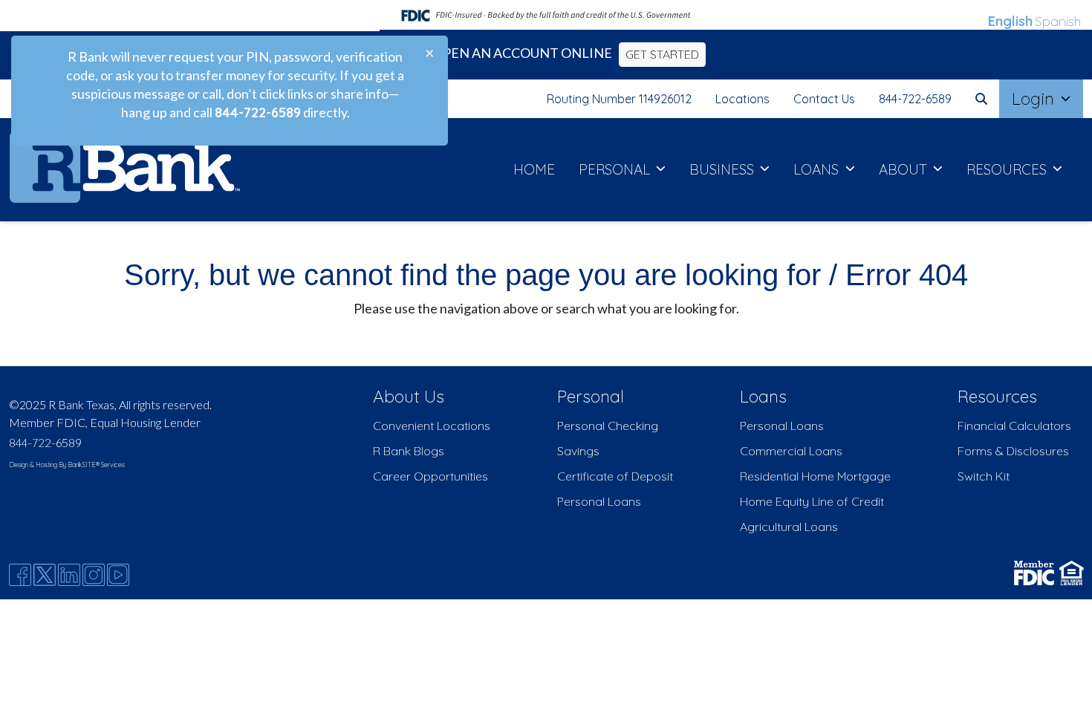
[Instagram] (93, 575)
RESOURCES (1008, 169)
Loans (763, 396)
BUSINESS (723, 169)
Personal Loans (599, 501)
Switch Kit (984, 476)
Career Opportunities (430, 476)
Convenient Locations (431, 425)
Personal (590, 396)
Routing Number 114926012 (619, 98)
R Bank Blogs (408, 450)
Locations (742, 98)
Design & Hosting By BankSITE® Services (67, 464)
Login (1035, 98)
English (1010, 21)
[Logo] (124, 169)
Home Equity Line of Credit (812, 501)
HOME (534, 169)
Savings (578, 450)
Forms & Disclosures (1013, 450)
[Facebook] (20, 575)
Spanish (1058, 21)
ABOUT (905, 169)
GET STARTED (662, 54)
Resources (997, 396)
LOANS (817, 169)
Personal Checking (607, 425)
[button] (981, 99)
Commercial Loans (791, 450)
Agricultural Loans (789, 526)
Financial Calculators (1014, 425)
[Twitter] (44, 575)
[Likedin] (69, 575)
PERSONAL (616, 169)
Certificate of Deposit (615, 476)
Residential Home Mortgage (815, 476)
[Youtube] (118, 575)
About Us (408, 396)
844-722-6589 (915, 98)
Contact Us (824, 98)
